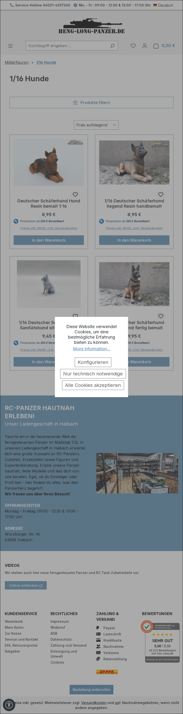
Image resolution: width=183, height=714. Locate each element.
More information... (91, 348)
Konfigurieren (93, 362)
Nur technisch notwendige (93, 374)
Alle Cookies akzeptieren (93, 385)
